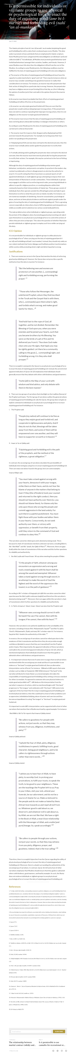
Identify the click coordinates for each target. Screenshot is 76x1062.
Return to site (9, 4)
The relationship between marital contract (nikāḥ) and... (22, 1043)
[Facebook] (53, 1051)
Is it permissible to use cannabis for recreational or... (52, 1043)
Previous (12, 1039)
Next (40, 1039)
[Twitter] (57, 1051)
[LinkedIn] (62, 1051)
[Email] (66, 1051)
